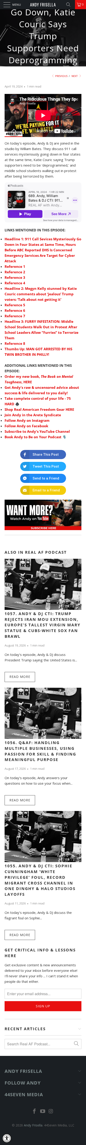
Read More (19, 676)
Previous (61, 76)
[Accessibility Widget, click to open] (6, 1138)
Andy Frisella (43, 5)
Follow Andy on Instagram (27, 420)
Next (75, 76)
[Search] (70, 5)
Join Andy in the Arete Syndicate (33, 415)
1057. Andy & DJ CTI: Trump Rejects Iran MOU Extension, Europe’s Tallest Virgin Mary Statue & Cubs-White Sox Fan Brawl (42, 625)
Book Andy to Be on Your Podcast (33, 437)
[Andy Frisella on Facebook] (34, 1111)
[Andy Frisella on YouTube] (42, 1111)
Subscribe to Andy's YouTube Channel (37, 431)
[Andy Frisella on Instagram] (50, 1111)
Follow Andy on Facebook (26, 426)
